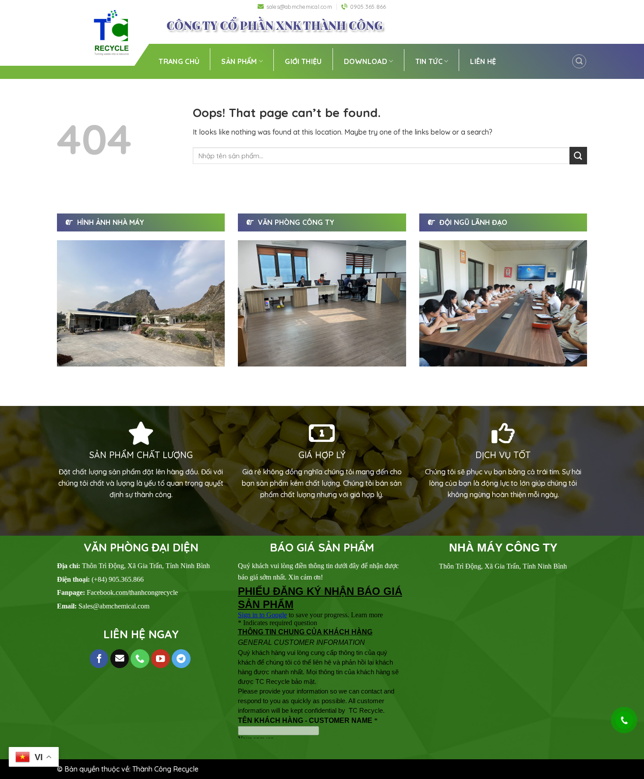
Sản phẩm (239, 61)
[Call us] (140, 658)
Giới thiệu (303, 61)
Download (366, 61)
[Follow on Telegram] (181, 658)
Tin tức (428, 61)
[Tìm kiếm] (579, 61)
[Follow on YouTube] (160, 658)
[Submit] (578, 155)
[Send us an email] (119, 658)
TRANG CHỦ (179, 61)
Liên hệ (483, 61)
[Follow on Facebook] (99, 658)
